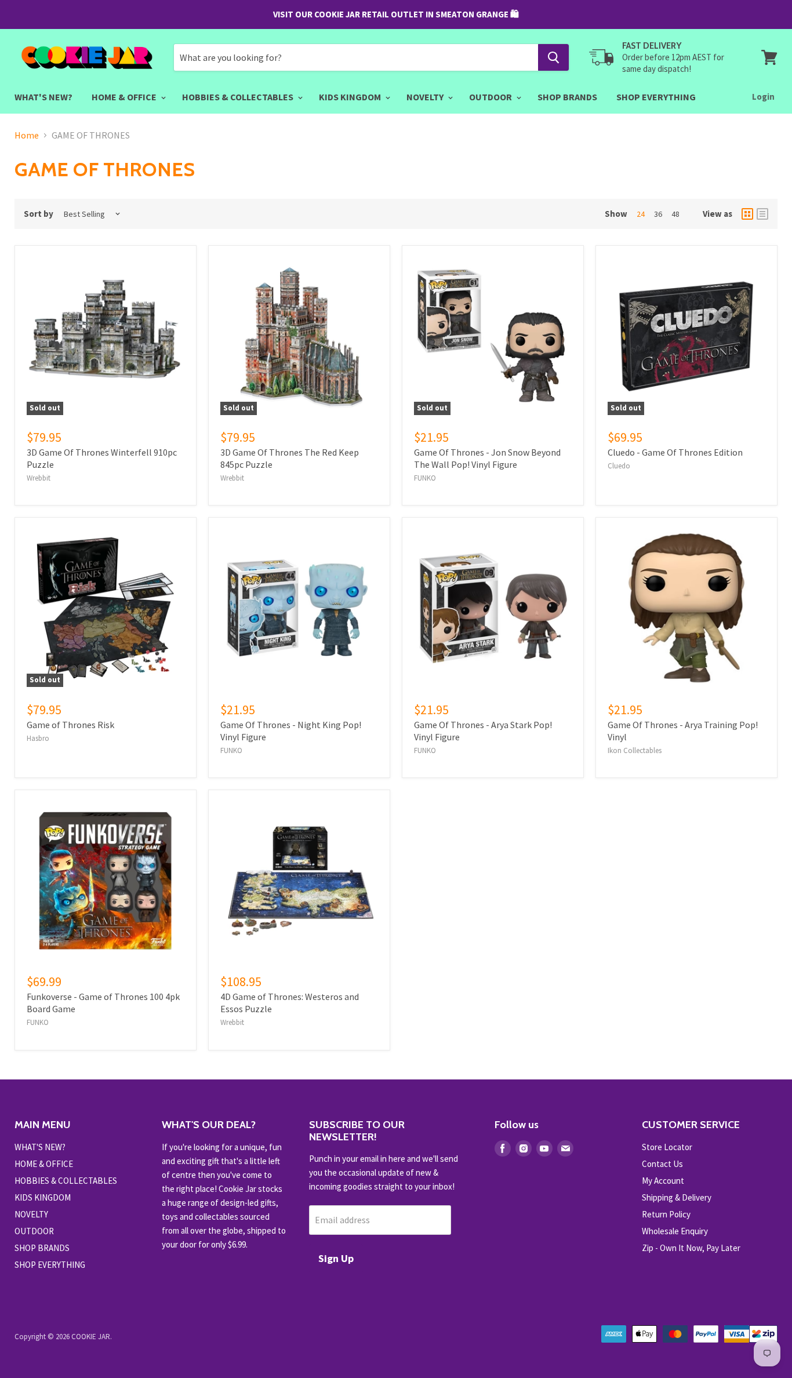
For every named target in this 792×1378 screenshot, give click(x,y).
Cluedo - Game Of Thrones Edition (675, 452)
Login (763, 96)
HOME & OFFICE (125, 97)
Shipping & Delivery (676, 1197)
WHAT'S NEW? (43, 97)
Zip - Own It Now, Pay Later (691, 1247)
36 (658, 214)
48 (675, 214)
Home (26, 135)
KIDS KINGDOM (351, 97)
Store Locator (667, 1146)
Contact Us (662, 1163)
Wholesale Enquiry (675, 1231)
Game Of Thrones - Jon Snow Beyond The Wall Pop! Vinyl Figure (487, 458)
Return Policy (666, 1214)
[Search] (553, 57)
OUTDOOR (491, 97)
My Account (663, 1180)
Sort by (38, 214)
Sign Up (336, 1258)
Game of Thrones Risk (70, 724)
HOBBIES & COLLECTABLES (238, 97)
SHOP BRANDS (567, 97)
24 (641, 214)
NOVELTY (425, 97)
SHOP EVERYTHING (656, 97)
